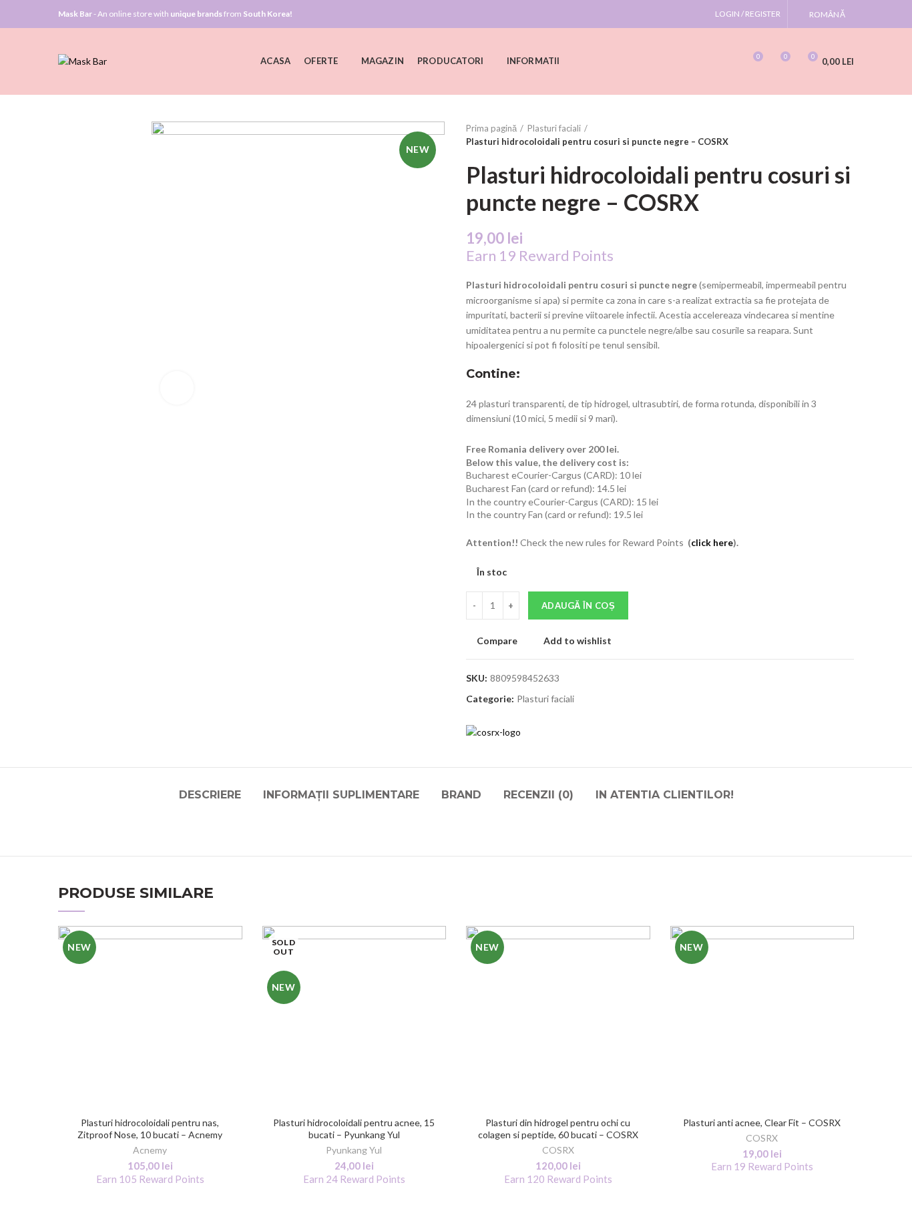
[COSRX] (493, 732)
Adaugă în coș (578, 605)
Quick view (232, 1008)
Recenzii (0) (538, 794)
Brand (461, 794)
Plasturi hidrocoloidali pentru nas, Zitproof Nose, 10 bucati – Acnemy (149, 1128)
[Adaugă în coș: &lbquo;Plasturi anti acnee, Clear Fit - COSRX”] (844, 978)
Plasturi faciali (554, 128)
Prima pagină (491, 128)
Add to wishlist (577, 641)
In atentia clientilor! (665, 794)
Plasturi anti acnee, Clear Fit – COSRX (762, 1122)
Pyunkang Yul (354, 1150)
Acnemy (150, 1150)
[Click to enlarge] (177, 388)
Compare (497, 641)
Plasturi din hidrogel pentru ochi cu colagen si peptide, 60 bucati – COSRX (558, 1128)
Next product (847, 135)
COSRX (558, 1150)
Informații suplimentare (341, 794)
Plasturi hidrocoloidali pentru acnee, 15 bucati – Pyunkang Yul (354, 1128)
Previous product (820, 135)
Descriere (210, 794)
